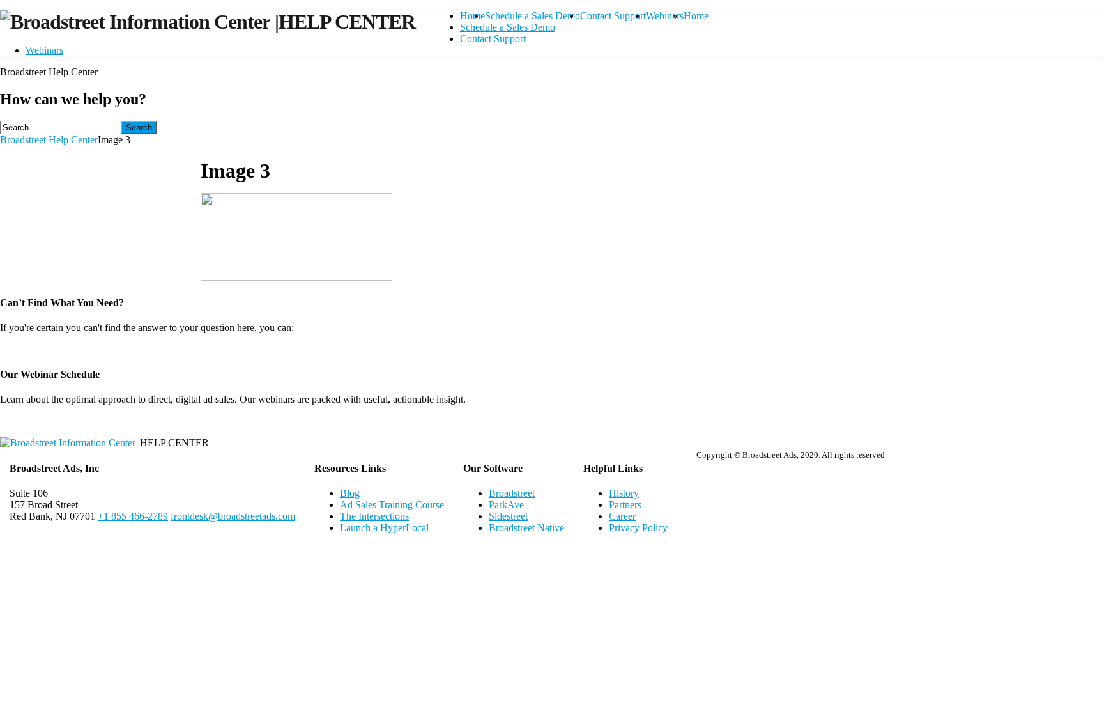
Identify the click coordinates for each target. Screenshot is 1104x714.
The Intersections (374, 516)
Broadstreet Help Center (49, 139)
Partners (625, 504)
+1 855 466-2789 (133, 516)
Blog (350, 493)
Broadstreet (512, 493)
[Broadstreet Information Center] (137, 21)
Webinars (665, 15)
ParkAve (506, 504)
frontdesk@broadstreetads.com (233, 516)
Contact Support (613, 15)
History (624, 493)
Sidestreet (508, 516)
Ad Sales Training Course (392, 504)
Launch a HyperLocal (384, 527)
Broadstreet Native (526, 527)
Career (622, 516)
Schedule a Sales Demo (532, 15)
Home (472, 15)
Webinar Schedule (552, 420)
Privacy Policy (638, 527)
